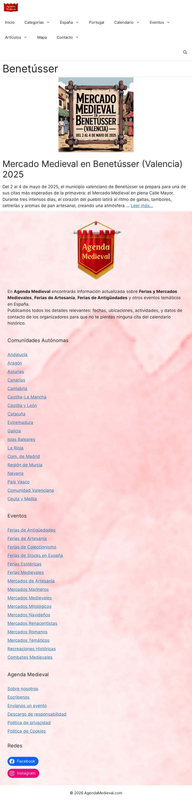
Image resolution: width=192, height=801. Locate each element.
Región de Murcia (25, 464)
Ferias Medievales (26, 572)
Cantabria (17, 388)
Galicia (14, 430)
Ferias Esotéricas (25, 563)
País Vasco (19, 481)
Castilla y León (22, 405)
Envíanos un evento (27, 705)
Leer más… (142, 205)
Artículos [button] (13, 37)
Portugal (96, 22)
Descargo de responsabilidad (37, 714)
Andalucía (18, 354)
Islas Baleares (21, 439)
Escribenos (19, 697)
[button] (185, 52)
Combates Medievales (30, 657)
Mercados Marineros (28, 589)
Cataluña (17, 413)
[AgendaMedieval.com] (11, 7)
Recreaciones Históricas (32, 648)
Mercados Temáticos (29, 640)
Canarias (16, 380)
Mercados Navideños (29, 614)
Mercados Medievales (30, 597)
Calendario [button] (124, 22)
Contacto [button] (65, 37)
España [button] (66, 22)
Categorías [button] (34, 22)
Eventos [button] (157, 22)
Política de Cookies (27, 731)
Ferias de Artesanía (27, 538)
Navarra (16, 473)
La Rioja (16, 447)
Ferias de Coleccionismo (32, 546)
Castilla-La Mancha (27, 397)
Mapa (42, 37)
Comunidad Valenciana (31, 490)
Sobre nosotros (23, 688)
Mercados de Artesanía (31, 580)
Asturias (16, 371)
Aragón (15, 363)
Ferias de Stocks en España (35, 555)
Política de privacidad (29, 722)
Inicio (9, 22)
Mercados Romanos (28, 631)
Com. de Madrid (24, 456)
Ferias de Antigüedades (32, 530)
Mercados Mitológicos (30, 606)
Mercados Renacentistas (32, 623)
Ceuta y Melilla (22, 498)
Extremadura (20, 422)
